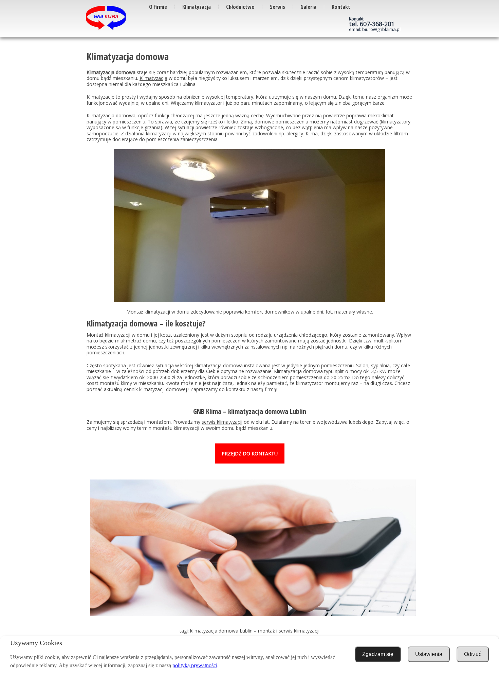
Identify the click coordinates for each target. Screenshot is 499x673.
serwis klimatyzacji (222, 422)
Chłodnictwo (240, 7)
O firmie (158, 7)
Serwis (277, 7)
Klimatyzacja (196, 7)
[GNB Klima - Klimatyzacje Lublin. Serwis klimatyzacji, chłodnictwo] (106, 18)
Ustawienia (428, 654)
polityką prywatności (194, 665)
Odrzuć (472, 654)
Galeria (308, 7)
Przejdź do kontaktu (250, 453)
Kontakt (341, 7)
